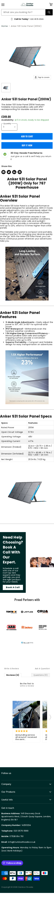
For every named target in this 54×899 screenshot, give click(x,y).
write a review (27, 686)
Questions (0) (41, 675)
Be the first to (27, 684)
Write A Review (11, 668)
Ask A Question (42, 668)
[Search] (49, 12)
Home (4, 26)
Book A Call (13, 587)
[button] (50, 716)
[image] (26, 714)
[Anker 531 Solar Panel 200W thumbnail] (6, 87)
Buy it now (27, 145)
